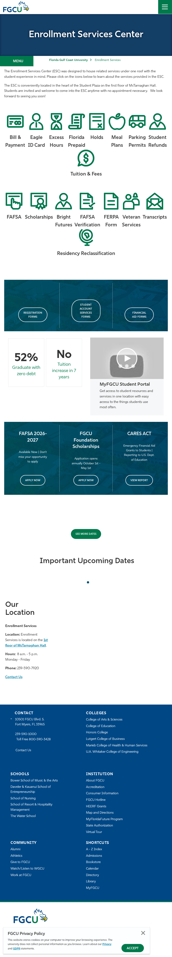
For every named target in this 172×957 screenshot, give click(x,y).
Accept (133, 948)
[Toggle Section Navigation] (16, 61)
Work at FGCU (20, 875)
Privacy (106, 944)
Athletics (16, 856)
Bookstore (93, 862)
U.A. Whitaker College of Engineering (112, 752)
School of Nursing (23, 798)
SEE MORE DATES (86, 534)
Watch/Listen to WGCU (27, 868)
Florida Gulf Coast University (68, 60)
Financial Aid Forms (139, 315)
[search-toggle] (151, 7)
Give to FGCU (20, 862)
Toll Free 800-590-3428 (33, 739)
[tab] (88, 582)
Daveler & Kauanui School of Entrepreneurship (30, 789)
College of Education (100, 726)
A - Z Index (94, 849)
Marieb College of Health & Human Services (116, 745)
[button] (126, 358)
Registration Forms (32, 315)
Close (143, 933)
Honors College (97, 732)
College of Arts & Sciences (104, 719)
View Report (139, 480)
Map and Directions (100, 812)
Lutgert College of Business (105, 739)
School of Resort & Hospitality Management (31, 807)
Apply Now (32, 480)
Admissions (94, 856)
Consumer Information (102, 793)
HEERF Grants (96, 806)
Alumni (15, 849)
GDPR (16, 948)
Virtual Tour (94, 832)
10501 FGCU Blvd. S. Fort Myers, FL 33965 (30, 722)
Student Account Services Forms (86, 311)
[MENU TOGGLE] (165, 7)
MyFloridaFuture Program (104, 819)
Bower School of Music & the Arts (34, 780)
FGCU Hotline (96, 800)
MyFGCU (92, 888)
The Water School (23, 816)
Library (91, 881)
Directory (92, 875)
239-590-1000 (25, 734)
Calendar (92, 868)
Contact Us (13, 677)
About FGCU (95, 780)
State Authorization (99, 825)
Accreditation (95, 787)
